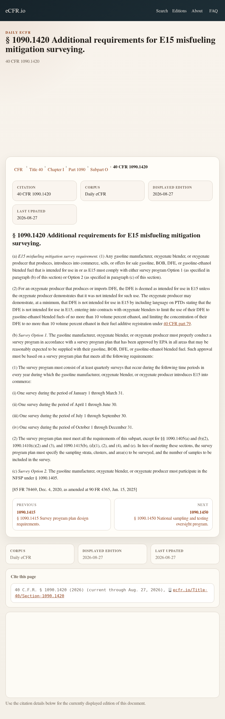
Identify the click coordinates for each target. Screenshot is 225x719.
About (197, 10)
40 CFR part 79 (177, 323)
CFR (18, 169)
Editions (179, 10)
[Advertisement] (112, 115)
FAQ (213, 10)
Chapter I (56, 169)
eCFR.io (15, 10)
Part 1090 (77, 169)
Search (162, 10)
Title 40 (36, 169)
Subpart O (99, 169)
